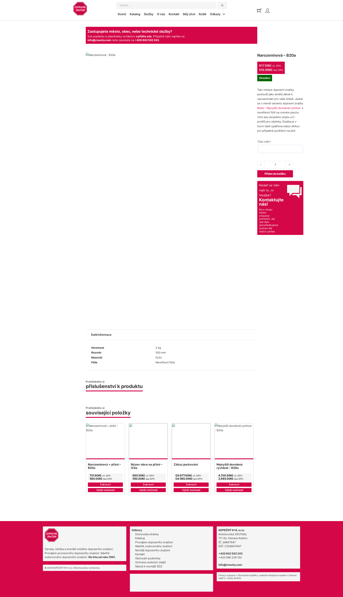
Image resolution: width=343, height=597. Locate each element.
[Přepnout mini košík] (259, 10)
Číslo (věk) (270, 141)
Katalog (135, 14)
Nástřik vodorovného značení (153, 546)
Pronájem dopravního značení (154, 542)
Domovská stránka (146, 534)
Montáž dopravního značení (152, 550)
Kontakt (174, 14)
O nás (161, 14)
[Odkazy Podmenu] (223, 15)
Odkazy (215, 14)
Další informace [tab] (101, 334)
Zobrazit (105, 484)
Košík (202, 14)
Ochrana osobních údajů (150, 562)
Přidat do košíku (275, 173)
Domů (122, 14)
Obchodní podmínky (147, 558)
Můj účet (189, 14)
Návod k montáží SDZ (148, 566)
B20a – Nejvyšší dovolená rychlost (278, 108)
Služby (148, 14)
